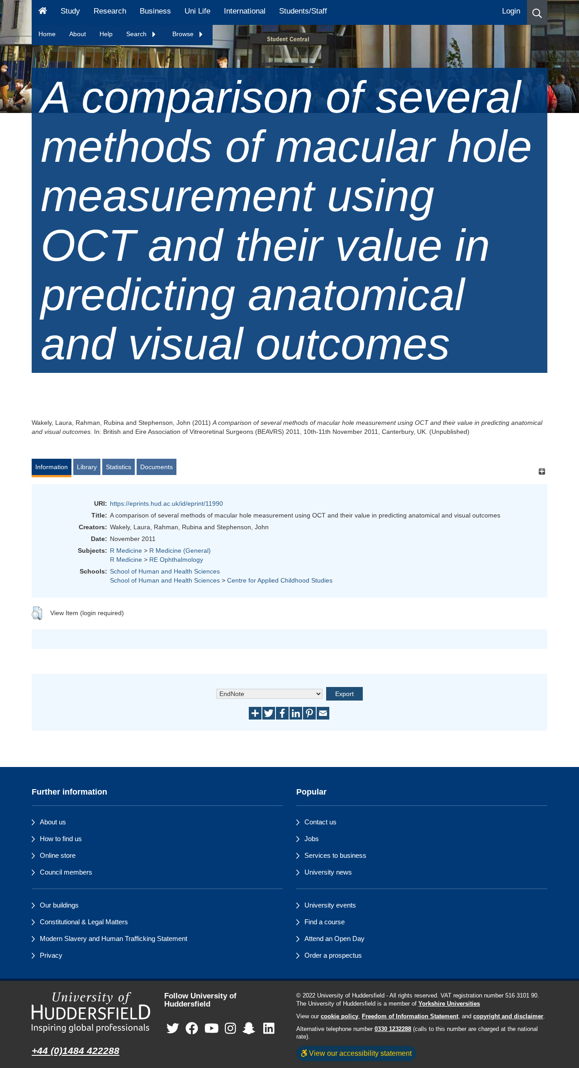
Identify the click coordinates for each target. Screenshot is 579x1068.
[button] (537, 12)
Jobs (311, 838)
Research (110, 11)
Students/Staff (303, 11)
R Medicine (126, 550)
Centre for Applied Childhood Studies (279, 580)
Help (106, 34)
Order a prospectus (333, 955)
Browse (183, 34)
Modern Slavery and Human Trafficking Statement (113, 938)
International (245, 11)
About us (53, 822)
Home (47, 34)
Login (511, 11)
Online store (58, 855)
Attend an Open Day (334, 938)
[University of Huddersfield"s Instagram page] (230, 1028)
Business (155, 11)
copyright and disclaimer (508, 1016)
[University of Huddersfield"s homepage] (91, 1012)
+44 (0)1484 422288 (75, 1050)
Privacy (51, 955)
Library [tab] (87, 466)
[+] (541, 471)
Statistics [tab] (118, 466)
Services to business (335, 855)
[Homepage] (43, 12)
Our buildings (59, 905)
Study (70, 11)
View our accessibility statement (359, 1053)
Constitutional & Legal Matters (84, 922)
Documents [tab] (156, 466)
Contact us (320, 822)
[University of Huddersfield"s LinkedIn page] (269, 1028)
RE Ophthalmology (176, 559)
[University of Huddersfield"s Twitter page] (172, 1028)
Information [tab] (51, 466)
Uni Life (197, 11)
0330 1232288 (393, 1029)
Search (137, 34)
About (77, 34)
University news (328, 872)
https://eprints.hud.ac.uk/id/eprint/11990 (166, 503)
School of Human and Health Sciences (165, 571)
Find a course (324, 922)
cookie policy (339, 1016)
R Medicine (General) (180, 550)
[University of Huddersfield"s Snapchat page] (250, 1028)
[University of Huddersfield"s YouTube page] (211, 1028)
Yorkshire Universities (449, 1004)
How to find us (61, 838)
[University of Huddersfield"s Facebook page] (191, 1028)
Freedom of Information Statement (410, 1016)
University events (330, 905)
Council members (66, 872)
